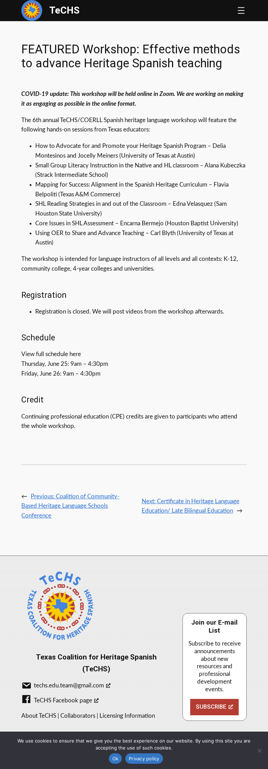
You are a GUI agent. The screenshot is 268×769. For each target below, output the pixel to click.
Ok (115, 758)
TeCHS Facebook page (63, 700)
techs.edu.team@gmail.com (69, 685)
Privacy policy (144, 758)
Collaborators (77, 716)
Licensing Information (127, 716)
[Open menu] (241, 10)
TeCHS (64, 10)
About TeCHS (38, 716)
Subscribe (211, 706)
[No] (259, 750)
